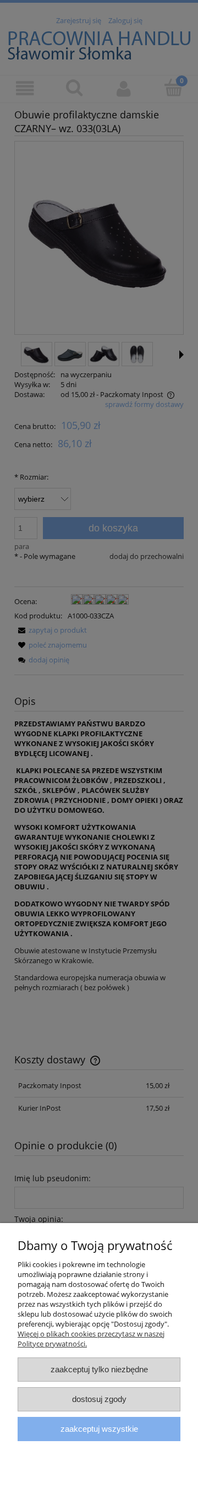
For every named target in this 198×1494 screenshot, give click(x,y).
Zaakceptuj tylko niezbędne (99, 1369)
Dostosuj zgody (99, 1399)
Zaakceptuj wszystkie (99, 1428)
